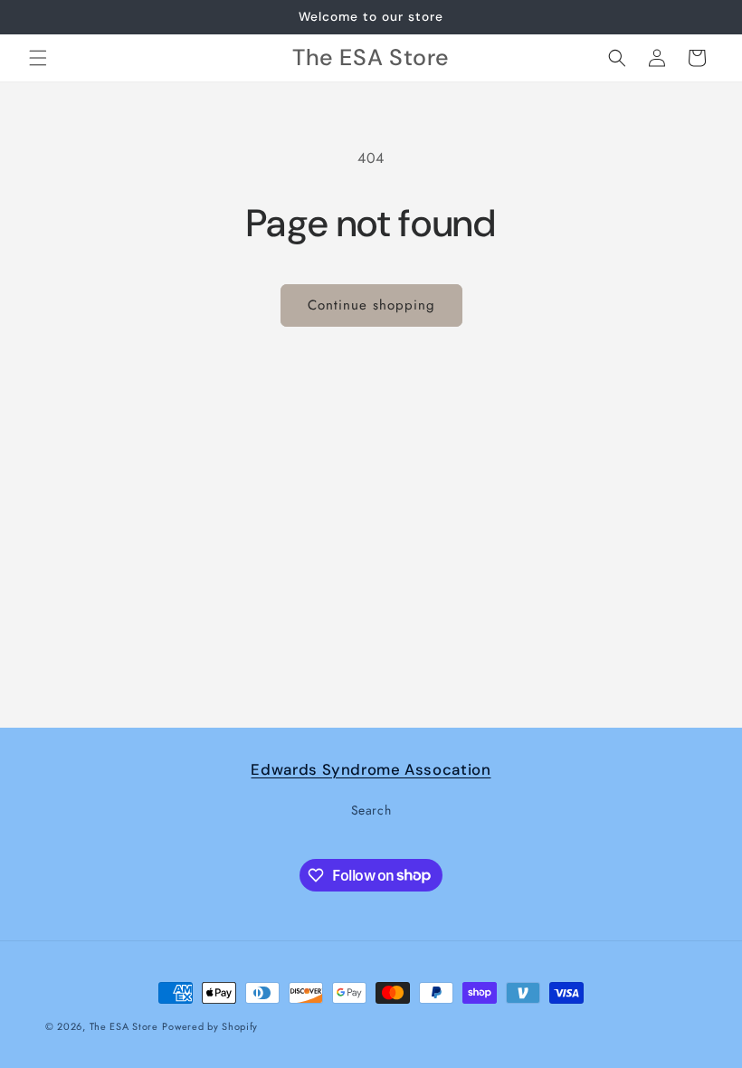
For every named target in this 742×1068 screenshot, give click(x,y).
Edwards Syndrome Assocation (370, 769)
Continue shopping (371, 305)
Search (371, 810)
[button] (38, 58)
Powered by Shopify (210, 1026)
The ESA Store (124, 1026)
